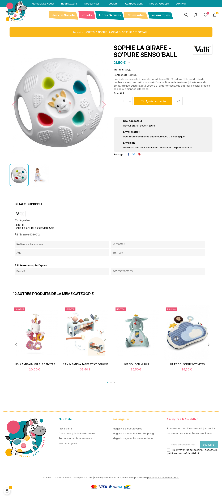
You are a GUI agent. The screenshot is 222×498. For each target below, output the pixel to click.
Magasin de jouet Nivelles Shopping (133, 433)
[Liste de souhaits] (205, 15)
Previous (14, 344)
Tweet (133, 154)
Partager (128, 154)
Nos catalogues (68, 443)
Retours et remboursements (75, 438)
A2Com (88, 477)
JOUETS (20, 224)
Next (207, 344)
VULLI (127, 69)
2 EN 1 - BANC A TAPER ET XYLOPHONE (85, 364)
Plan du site (65, 428)
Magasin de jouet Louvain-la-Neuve (133, 438)
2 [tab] (111, 382)
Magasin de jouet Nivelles (127, 428)
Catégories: (23, 220)
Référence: (120, 74)
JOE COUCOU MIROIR (136, 364)
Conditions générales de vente (77, 433)
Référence (22, 234)
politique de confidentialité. (163, 477)
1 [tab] (107, 382)
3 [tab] (114, 382)
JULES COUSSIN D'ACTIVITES (187, 364)
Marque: (118, 69)
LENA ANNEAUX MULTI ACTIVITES (35, 364)
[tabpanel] (35, 340)
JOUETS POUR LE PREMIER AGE (34, 228)
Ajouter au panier (156, 101)
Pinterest (139, 154)
